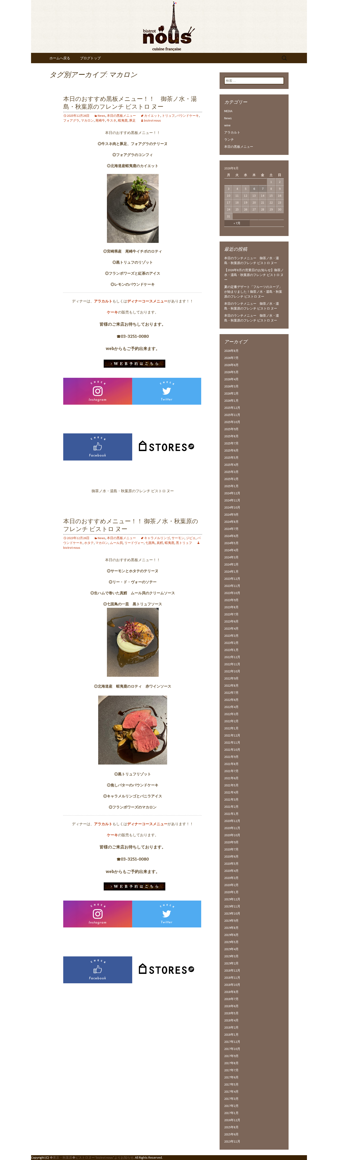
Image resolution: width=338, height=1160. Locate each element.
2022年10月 (232, 671)
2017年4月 (231, 1091)
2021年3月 (231, 799)
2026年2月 (231, 393)
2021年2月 (231, 807)
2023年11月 (232, 586)
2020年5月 (231, 863)
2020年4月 (231, 871)
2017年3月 (231, 1099)
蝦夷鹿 (123, 120)
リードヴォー (134, 543)
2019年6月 (231, 935)
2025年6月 (231, 450)
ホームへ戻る (59, 58)
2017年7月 (231, 1070)
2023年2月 (231, 643)
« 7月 (237, 223)
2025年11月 (232, 415)
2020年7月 (231, 849)
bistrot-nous (152, 120)
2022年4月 (231, 707)
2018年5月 (231, 1013)
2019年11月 (232, 906)
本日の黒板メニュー (121, 116)
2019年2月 (231, 963)
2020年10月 (232, 835)
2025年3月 (231, 472)
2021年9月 (231, 757)
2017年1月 (231, 1113)
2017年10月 (232, 1049)
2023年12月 (232, 579)
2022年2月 (231, 721)
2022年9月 (231, 678)
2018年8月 (231, 992)
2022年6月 (231, 700)
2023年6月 (231, 621)
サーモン (178, 538)
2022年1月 (231, 728)
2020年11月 (232, 828)
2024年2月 (231, 564)
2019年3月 (231, 956)
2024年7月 (231, 529)
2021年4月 (231, 792)
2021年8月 (231, 764)
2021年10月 (232, 750)
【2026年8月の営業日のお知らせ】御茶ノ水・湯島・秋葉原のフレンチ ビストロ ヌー (254, 275)
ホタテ (89, 543)
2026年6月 (231, 365)
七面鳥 (150, 543)
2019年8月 (231, 928)
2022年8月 (231, 685)
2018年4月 (231, 1020)
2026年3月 (231, 386)
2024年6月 (231, 536)
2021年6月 (231, 778)
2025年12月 (232, 408)
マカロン (87, 120)
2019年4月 (231, 949)
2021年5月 (231, 785)
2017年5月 (231, 1084)
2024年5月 (231, 543)
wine (227, 125)
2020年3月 (231, 878)
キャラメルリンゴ (157, 538)
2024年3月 (231, 557)
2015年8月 (231, 1127)
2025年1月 (231, 486)
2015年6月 (231, 1134)
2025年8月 (231, 436)
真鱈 (160, 543)
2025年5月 (231, 457)
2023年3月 (231, 636)
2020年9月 (231, 842)
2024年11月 (232, 500)
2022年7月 (231, 693)
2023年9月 (231, 600)
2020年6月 (231, 856)
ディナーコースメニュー (147, 301)
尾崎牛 (100, 120)
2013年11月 (232, 1141)
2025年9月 (231, 429)
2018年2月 (231, 1027)
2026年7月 (231, 358)
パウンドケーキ (187, 116)
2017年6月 (231, 1077)
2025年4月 (231, 465)
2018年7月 (231, 999)
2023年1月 (231, 650)
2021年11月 (232, 742)
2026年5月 (231, 372)
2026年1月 (231, 400)
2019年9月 (231, 920)
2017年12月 (232, 1042)
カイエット (152, 116)
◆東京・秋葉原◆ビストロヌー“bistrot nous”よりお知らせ (92, 1157)
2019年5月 (231, 942)
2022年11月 (232, 664)
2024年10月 (232, 507)
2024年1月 (231, 571)
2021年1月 (231, 814)
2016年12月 (232, 1120)
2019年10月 (232, 913)
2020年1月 (231, 892)
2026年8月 (231, 351)
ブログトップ (90, 58)
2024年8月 (231, 522)
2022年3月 (231, 714)
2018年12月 (232, 970)
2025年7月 (231, 443)
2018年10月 (232, 985)
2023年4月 (231, 628)
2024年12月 (232, 493)
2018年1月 (231, 1034)
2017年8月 (231, 1063)
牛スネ (111, 120)
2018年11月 (232, 977)
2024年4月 (231, 550)
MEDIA (228, 111)
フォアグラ (71, 120)
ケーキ (112, 312)
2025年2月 (231, 479)
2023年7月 (231, 614)
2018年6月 (231, 1006)
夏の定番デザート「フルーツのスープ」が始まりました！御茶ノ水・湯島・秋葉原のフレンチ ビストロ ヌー (253, 292)
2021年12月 (232, 735)
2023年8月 (231, 607)
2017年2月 (231, 1106)
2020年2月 (231, 885)
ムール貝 (116, 543)
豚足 (132, 120)
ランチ (229, 139)
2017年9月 (231, 1056)
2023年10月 (232, 593)
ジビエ (191, 538)
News (101, 116)
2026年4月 (231, 379)
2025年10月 (232, 422)
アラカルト (103, 301)
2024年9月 (231, 514)
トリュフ (168, 116)
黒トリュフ (184, 543)
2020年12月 (232, 821)
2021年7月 (231, 771)
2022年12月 (232, 657)
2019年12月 (232, 899)
